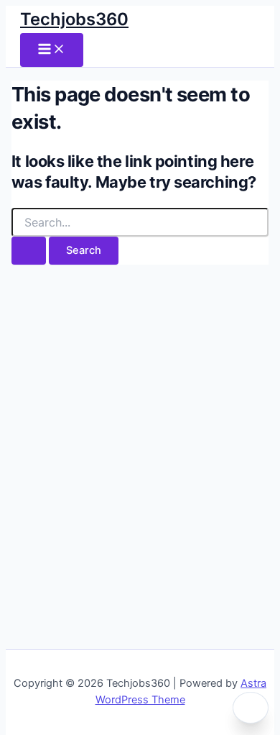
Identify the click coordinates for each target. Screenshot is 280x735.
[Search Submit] (28, 251)
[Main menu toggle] (51, 50)
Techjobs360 (74, 19)
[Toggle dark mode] (251, 707)
